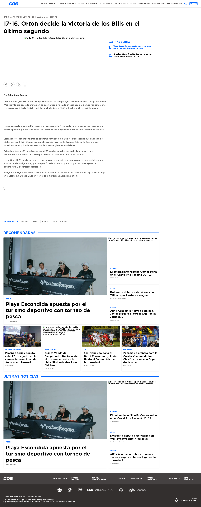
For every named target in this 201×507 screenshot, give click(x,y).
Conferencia (60, 221)
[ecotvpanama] (90, 492)
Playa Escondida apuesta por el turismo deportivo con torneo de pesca (132, 47)
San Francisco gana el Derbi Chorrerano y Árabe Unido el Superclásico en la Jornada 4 (100, 357)
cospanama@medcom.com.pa (43, 499)
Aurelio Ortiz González (118, 298)
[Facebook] (6, 84)
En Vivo (193, 4)
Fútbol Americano (139, 4)
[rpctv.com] (70, 492)
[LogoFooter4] (111, 492)
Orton (24, 221)
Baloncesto (120, 4)
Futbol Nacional (66, 4)
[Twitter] (12, 84)
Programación (48, 4)
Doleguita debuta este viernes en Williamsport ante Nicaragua (132, 293)
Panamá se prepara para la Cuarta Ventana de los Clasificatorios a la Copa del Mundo (140, 357)
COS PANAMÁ (11, 321)
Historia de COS (34, 497)
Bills (34, 221)
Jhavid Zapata (89, 365)
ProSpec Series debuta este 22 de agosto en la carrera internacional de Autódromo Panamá (21, 357)
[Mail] (25, 84)
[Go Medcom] (100, 492)
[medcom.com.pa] (141, 492)
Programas (157, 4)
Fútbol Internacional (89, 4)
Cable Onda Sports (17, 95)
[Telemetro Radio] (131, 492)
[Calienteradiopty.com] (121, 492)
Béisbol (107, 4)
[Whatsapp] (18, 84)
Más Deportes (173, 4)
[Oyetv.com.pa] (80, 492)
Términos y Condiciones (14, 497)
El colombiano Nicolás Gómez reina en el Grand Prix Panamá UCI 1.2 (133, 55)
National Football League (16, 17)
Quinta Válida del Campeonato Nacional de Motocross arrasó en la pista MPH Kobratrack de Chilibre (61, 359)
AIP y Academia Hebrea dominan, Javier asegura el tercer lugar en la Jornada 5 (133, 313)
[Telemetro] (59, 492)
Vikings (45, 221)
